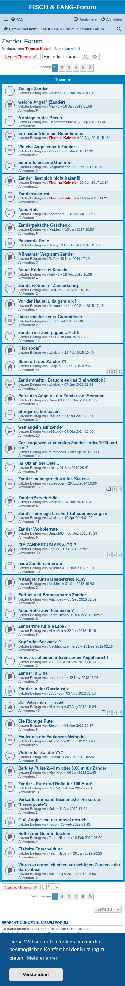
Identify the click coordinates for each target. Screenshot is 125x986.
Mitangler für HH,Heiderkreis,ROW (52, 579)
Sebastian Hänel (67, 48)
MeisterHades (60, 305)
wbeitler (55, 93)
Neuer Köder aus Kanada (42, 270)
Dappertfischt (59, 167)
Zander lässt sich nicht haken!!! (49, 178)
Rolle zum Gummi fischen (44, 833)
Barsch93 (56, 400)
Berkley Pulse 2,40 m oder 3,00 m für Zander (62, 768)
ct (50, 321)
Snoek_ (55, 725)
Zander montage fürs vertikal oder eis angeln (62, 513)
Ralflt (52, 258)
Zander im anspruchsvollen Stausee (54, 479)
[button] (90, 67)
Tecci (53, 824)
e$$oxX (55, 416)
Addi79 (54, 274)
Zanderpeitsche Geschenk (44, 225)
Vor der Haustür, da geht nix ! (47, 301)
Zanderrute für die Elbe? (42, 626)
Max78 (54, 106)
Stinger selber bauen (39, 411)
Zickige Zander (33, 88)
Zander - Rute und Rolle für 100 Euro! (55, 783)
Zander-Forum (22, 41)
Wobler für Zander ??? (40, 752)
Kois (52, 809)
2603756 (55, 662)
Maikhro (55, 229)
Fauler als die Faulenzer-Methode (51, 736)
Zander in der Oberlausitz (43, 689)
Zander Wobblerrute (38, 529)
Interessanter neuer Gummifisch (50, 316)
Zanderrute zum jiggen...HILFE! (49, 332)
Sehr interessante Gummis (44, 162)
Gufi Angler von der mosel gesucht (53, 820)
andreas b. (57, 214)
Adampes (56, 599)
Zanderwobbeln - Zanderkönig (48, 285)
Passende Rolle (33, 240)
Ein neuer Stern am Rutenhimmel (51, 133)
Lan (51, 549)
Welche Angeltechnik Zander (46, 146)
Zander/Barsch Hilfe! (38, 497)
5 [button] (83, 67)
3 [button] (69, 67)
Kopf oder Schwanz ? (39, 642)
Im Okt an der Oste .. (38, 463)
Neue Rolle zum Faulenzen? (46, 610)
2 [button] (62, 67)
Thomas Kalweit (39, 48)
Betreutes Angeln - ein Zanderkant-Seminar (61, 395)
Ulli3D (53, 290)
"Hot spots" (29, 348)
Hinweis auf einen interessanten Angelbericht (63, 657)
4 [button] (76, 67)
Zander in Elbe (32, 673)
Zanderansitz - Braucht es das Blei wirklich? (62, 380)
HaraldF (55, 757)
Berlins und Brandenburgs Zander (52, 595)
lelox (52, 468)
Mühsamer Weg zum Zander (46, 254)
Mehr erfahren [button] (43, 958)
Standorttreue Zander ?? (42, 361)
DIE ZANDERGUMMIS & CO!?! (48, 544)
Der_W (54, 788)
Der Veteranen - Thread (40, 702)
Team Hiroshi (59, 615)
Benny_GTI (58, 245)
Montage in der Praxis (40, 117)
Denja (53, 366)
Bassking (56, 874)
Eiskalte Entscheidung (40, 849)
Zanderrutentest (33, 193)
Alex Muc (56, 631)
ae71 (52, 337)
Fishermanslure (61, 122)
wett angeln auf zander (40, 427)
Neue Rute (28, 209)
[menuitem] (17, 19)
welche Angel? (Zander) (41, 102)
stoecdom (56, 483)
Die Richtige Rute (35, 721)
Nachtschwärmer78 (64, 646)
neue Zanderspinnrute (40, 563)
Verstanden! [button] (36, 974)
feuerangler (57, 452)
